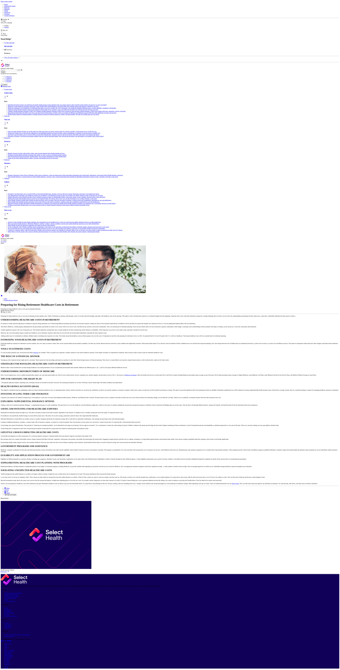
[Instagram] (6, 641)
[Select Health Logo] (14, 584)
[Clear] (18, 70)
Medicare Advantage (131, 375)
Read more (4, 571)
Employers (7, 12)
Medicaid (6, 9)
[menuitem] (171, 93)
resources (35, 352)
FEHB (6, 11)
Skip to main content (6, 1)
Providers (7, 14)
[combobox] (9, 70)
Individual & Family (10, 6)
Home (6, 4)
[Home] (1, 295)
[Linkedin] (8, 641)
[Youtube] (10, 641)
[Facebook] (2, 641)
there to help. (235, 483)
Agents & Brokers (9, 15)
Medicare (6, 7)
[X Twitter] (4, 641)
